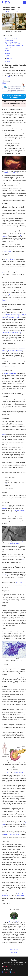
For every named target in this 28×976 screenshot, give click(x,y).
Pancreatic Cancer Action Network (11, 834)
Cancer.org (20, 832)
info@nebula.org (7, 966)
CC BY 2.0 (17, 660)
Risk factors (9, 52)
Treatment (7, 60)
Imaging (8, 55)
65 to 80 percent (8, 251)
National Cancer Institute (10, 373)
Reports (3, 11)
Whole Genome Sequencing (15, 76)
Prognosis (7, 61)
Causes (7, 50)
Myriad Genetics (6, 299)
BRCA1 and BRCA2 (10, 259)
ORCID (17, 944)
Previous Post (14, 949)
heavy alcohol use (6, 574)
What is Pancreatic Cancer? (12, 42)
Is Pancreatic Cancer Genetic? (12, 43)
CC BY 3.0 (7, 772)
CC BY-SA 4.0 (7, 172)
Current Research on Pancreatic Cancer (15, 45)
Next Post (14, 952)
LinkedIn (11, 944)
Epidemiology (8, 47)
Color (11, 299)
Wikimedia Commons (18, 172)
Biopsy (8, 56)
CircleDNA (15, 299)
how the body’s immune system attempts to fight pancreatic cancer (13, 350)
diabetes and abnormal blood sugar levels (15, 483)
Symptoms (7, 48)
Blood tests (9, 58)
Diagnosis (7, 53)
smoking (4, 508)
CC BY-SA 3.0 (22, 542)
